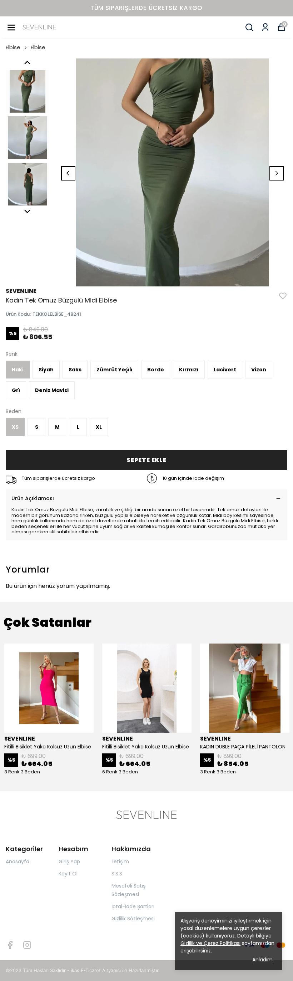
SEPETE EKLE (146, 460)
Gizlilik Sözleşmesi (133, 918)
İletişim (120, 861)
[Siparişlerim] (265, 27)
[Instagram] (27, 945)
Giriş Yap (69, 861)
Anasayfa (17, 861)
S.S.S (116, 873)
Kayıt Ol (68, 873)
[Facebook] (10, 945)
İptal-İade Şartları (132, 906)
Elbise (13, 47)
